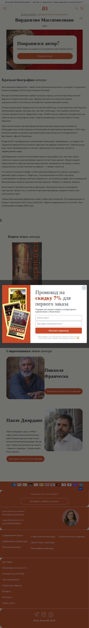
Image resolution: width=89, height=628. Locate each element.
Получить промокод (59, 330)
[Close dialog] (84, 288)
